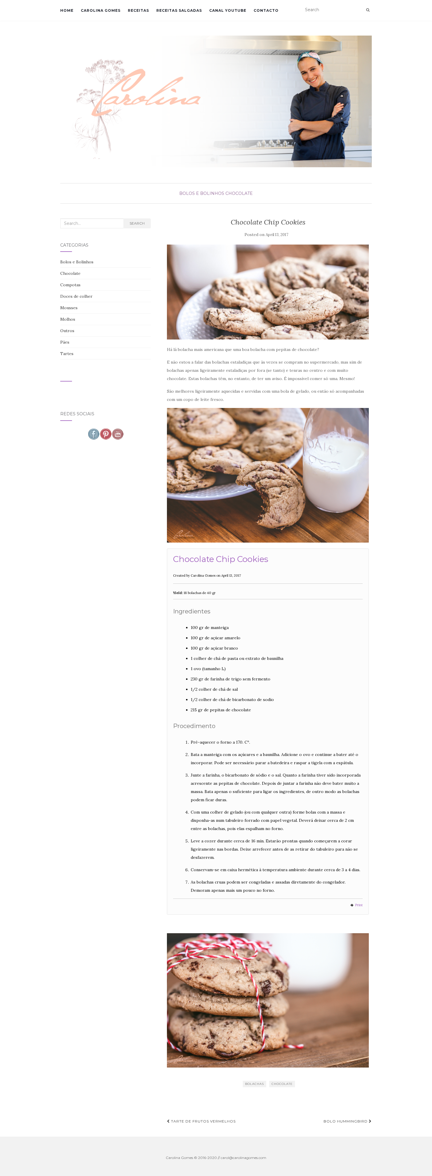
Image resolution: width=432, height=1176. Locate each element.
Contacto (266, 10)
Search (137, 223)
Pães (64, 342)
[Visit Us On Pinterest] (106, 433)
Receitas (138, 10)
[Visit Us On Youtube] (118, 433)
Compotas (70, 284)
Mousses (69, 307)
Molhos (67, 319)
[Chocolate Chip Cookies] (268, 292)
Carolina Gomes (100, 10)
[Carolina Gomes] (216, 101)
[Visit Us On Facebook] (94, 433)
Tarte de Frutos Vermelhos (203, 1121)
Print (359, 905)
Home (66, 10)
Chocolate (239, 193)
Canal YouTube (227, 10)
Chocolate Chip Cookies (220, 559)
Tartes (66, 353)
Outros (67, 330)
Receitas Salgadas (179, 10)
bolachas (254, 1084)
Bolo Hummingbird (346, 1121)
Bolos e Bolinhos (201, 193)
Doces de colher (76, 296)
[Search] (368, 10)
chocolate (282, 1084)
